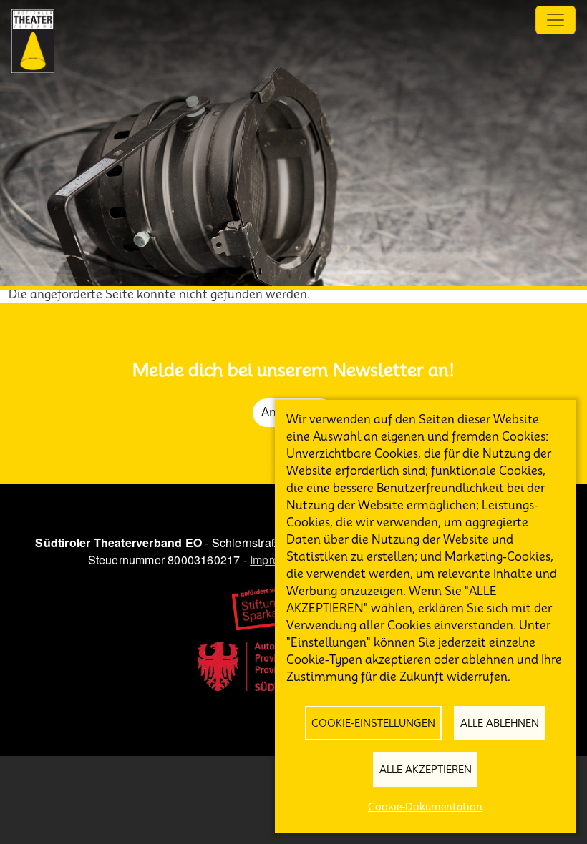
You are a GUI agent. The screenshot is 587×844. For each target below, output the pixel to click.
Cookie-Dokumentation (425, 807)
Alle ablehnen (499, 723)
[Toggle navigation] (555, 20)
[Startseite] (32, 41)
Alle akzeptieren (425, 769)
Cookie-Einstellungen (373, 723)
